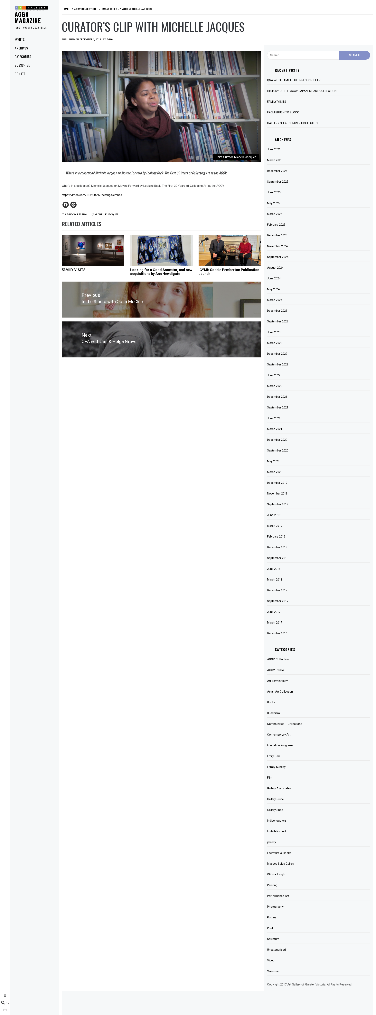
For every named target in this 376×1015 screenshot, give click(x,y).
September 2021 (277, 407)
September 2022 (277, 364)
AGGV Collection (76, 214)
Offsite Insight (276, 874)
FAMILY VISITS (74, 270)
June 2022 (273, 375)
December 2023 (277, 310)
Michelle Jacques (106, 214)
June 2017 (273, 612)
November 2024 (277, 246)
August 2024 (275, 267)
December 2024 (277, 235)
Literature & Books (279, 853)
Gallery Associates (279, 788)
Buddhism (273, 713)
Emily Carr (273, 756)
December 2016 (277, 633)
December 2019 (277, 483)
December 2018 (277, 547)
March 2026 (274, 160)
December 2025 (277, 171)
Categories (23, 56)
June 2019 (273, 515)
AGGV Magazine (28, 17)
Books (271, 702)
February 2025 (276, 224)
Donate (20, 74)
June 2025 (273, 192)
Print (270, 928)
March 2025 (274, 214)
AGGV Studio (275, 670)
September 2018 (277, 558)
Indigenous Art (276, 820)
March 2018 (274, 579)
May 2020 (273, 461)
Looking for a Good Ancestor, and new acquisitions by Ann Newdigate (161, 272)
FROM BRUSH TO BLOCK (283, 112)
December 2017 (277, 590)
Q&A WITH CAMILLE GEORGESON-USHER (294, 80)
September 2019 (277, 504)
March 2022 (274, 386)
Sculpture (273, 939)
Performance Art (278, 896)
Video (271, 960)
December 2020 (277, 440)
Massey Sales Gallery (280, 863)
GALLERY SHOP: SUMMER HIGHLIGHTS (292, 123)
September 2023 (277, 321)
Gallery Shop (275, 810)
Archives (21, 48)
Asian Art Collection (280, 691)
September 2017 (277, 601)
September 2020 (277, 450)
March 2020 (274, 472)
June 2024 (273, 278)
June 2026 (273, 149)
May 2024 (273, 289)
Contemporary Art (278, 734)
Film (269, 777)
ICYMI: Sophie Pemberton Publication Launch (229, 272)
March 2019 (274, 526)
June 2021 (273, 418)
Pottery (272, 917)
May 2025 (273, 203)
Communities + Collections (284, 724)
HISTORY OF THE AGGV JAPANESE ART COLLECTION (301, 91)
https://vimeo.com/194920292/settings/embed (92, 195)
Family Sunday (276, 767)
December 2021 (277, 396)
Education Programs (280, 745)
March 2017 (274, 622)
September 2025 (277, 181)
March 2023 (274, 343)
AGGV (110, 39)
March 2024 (274, 300)
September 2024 (277, 257)
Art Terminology (277, 681)
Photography (275, 906)
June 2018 (273, 569)
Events (20, 39)
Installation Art (276, 831)
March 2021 (274, 429)
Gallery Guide (275, 799)
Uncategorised (276, 949)
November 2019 (277, 493)
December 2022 (277, 353)
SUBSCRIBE (22, 65)
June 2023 (273, 332)
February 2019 (276, 536)
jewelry (271, 842)
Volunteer (273, 971)
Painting (272, 885)
